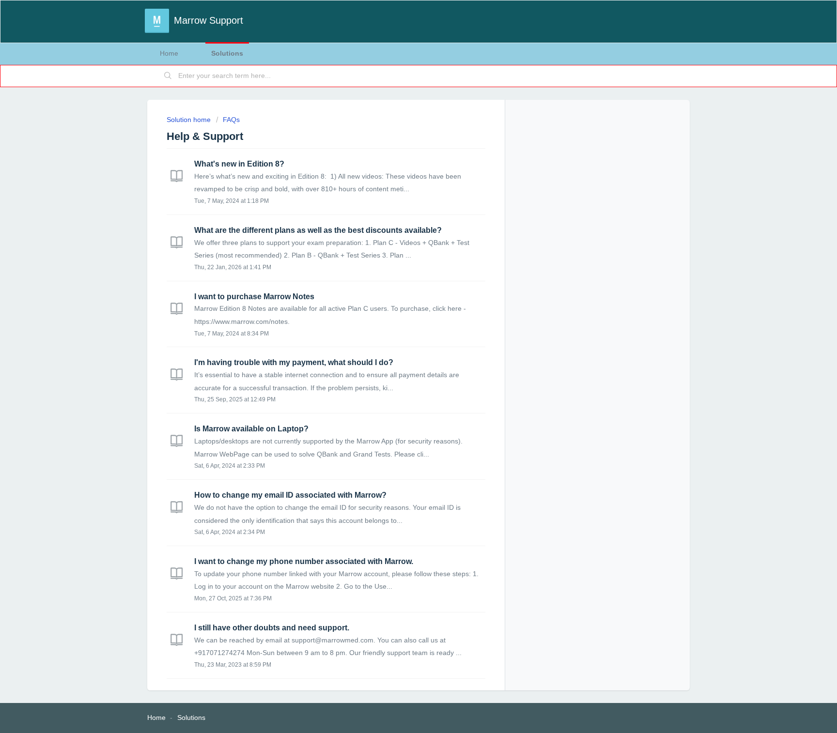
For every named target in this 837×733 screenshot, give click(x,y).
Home (169, 53)
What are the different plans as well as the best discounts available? (318, 230)
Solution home (190, 119)
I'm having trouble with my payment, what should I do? (293, 362)
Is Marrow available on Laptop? (251, 429)
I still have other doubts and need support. (271, 628)
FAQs (231, 119)
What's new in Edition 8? (239, 164)
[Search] (168, 76)
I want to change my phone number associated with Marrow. (303, 561)
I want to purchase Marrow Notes (254, 296)
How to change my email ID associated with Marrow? (290, 495)
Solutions (227, 53)
